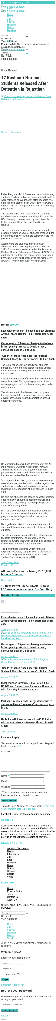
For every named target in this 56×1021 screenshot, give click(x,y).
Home (10, 14)
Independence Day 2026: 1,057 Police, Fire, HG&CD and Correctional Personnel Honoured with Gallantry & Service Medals (27, 686)
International (13, 854)
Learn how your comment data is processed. (27, 807)
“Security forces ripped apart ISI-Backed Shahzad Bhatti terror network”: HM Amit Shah (28, 357)
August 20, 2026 (9, 656)
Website (5, 786)
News (10, 865)
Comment (7, 751)
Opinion (11, 868)
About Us (12, 899)
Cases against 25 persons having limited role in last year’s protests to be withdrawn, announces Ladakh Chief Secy (27, 347)
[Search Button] (27, 49)
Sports (10, 30)
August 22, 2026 (9, 629)
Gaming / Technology (18, 848)
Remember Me (12, 974)
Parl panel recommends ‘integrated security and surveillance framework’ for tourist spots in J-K (27, 704)
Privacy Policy (14, 891)
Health (10, 27)
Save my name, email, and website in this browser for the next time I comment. (24, 794)
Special (11, 21)
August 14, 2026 (9, 695)
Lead (9, 859)
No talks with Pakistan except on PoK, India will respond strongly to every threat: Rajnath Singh (27, 722)
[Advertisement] (28, 163)
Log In (4, 1015)
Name (5, 775)
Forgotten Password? (12, 984)
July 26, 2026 (8, 731)
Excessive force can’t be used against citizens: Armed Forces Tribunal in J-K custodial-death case (28, 334)
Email (5, 781)
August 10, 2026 (9, 713)
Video (10, 876)
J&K (9, 19)
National (11, 24)
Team (10, 894)
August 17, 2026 (9, 677)
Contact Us (13, 897)
